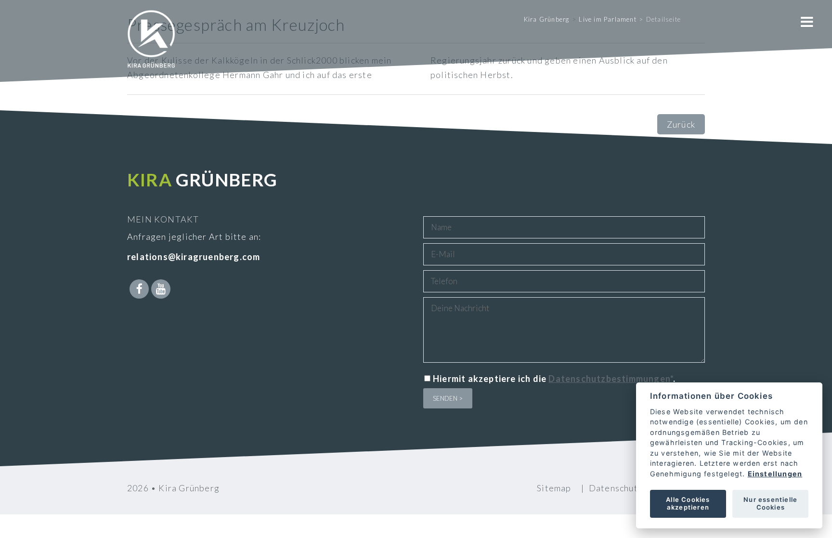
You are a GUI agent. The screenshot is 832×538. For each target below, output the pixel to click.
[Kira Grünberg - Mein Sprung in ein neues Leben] (151, 53)
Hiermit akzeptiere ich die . (554, 378)
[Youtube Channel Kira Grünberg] (160, 289)
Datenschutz (615, 488)
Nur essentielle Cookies (770, 503)
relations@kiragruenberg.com (193, 256)
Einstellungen (774, 474)
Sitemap (554, 488)
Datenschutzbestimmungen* (610, 378)
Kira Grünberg (547, 19)
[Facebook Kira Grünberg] (139, 289)
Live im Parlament (607, 19)
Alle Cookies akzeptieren (688, 503)
